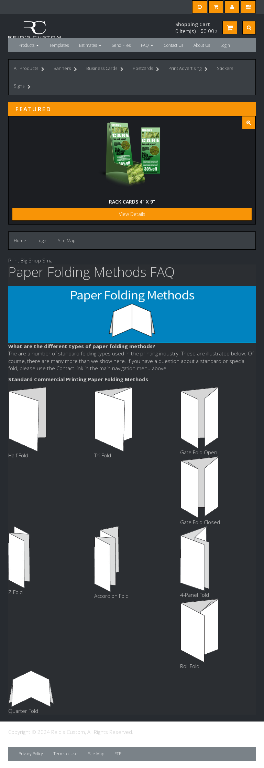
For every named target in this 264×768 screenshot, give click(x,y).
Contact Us (173, 45)
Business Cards (101, 68)
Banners (62, 68)
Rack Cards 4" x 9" (132, 201)
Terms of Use (65, 754)
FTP (117, 754)
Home (20, 240)
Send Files (121, 45)
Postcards (143, 68)
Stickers (225, 68)
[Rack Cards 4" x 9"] (248, 122)
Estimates (88, 45)
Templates (59, 45)
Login (225, 45)
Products (27, 45)
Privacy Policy (31, 754)
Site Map (67, 240)
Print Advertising (184, 68)
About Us (202, 45)
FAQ (145, 45)
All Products (26, 68)
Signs (19, 86)
